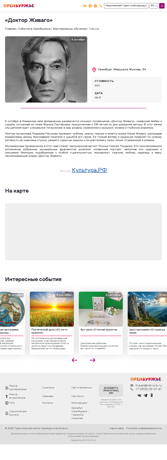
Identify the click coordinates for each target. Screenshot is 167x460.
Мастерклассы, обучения (69, 29)
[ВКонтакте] (85, 6)
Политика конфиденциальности (144, 428)
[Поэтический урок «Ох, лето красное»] (46, 309)
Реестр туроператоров (17, 387)
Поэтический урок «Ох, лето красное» (43, 331)
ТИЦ (12, 403)
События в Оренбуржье (34, 29)
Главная (10, 29)
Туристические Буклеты (18, 413)
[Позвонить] (101, 6)
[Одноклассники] (95, 5)
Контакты (47, 403)
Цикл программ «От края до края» (141, 331)
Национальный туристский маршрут (126, 6)
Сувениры (47, 396)
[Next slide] (92, 360)
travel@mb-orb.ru (149, 385)
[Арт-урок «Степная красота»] (95, 309)
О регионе (48, 388)
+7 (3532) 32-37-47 (149, 389)
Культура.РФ (89, 170)
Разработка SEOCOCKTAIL (83, 440)
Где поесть (77, 396)
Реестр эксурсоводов (17, 396)
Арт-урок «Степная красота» (92, 330)
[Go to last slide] (74, 360)
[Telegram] (90, 5)
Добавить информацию (111, 390)
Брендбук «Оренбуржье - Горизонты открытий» (80, 413)
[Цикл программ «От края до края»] (143, 309)
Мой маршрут (79, 403)
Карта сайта (117, 428)
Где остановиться (81, 388)
